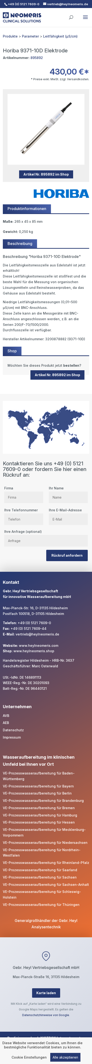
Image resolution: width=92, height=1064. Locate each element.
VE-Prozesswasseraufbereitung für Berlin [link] (37, 793)
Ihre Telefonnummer (21, 510)
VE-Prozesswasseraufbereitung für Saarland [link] (40, 870)
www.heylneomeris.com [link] (38, 645)
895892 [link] (36, 58)
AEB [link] (6, 723)
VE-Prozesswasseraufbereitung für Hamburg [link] (40, 815)
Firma (8, 488)
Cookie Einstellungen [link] (29, 1057)
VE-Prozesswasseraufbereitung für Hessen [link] (39, 822)
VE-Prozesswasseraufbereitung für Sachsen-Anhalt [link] (46, 885)
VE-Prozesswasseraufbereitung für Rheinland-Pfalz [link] (46, 863)
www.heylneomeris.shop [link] (33, 651)
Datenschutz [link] (13, 730)
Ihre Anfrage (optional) (23, 532)
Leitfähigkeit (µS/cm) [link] (60, 36)
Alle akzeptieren (65, 1057)
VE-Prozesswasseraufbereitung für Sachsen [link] (40, 877)
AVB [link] (6, 716)
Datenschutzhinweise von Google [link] (45, 1015)
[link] (46, 365)
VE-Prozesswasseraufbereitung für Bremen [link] (39, 808)
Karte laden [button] (46, 993)
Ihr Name (56, 488)
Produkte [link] (10, 36)
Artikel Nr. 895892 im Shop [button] (46, 174)
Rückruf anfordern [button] (67, 555)
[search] (71, 15)
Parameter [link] (30, 36)
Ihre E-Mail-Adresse (65, 510)
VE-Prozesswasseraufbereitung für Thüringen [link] (41, 905)
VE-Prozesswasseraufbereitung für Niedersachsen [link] (45, 843)
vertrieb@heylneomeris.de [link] (37, 634)
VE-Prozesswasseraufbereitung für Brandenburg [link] (43, 801)
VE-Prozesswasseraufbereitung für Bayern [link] (38, 786)
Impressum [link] (12, 737)
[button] (85, 20)
